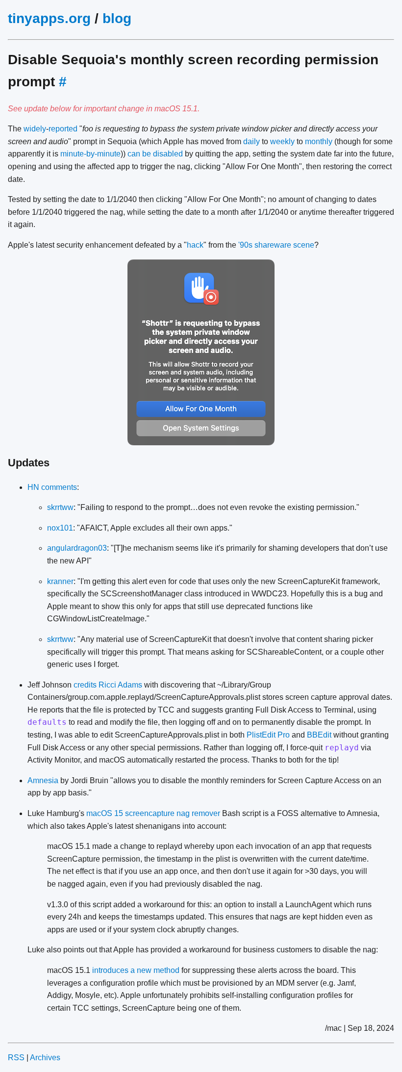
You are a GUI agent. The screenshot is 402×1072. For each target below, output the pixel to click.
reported (63, 129)
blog (116, 18)
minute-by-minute (90, 154)
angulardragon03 (77, 548)
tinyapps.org (49, 18)
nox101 (60, 528)
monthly (318, 141)
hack (195, 245)
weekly (282, 141)
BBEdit (319, 735)
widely (35, 129)
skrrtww (60, 507)
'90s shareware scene (276, 245)
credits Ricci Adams (108, 685)
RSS (16, 1057)
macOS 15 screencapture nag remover (153, 813)
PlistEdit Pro (268, 735)
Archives (45, 1057)
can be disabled (155, 154)
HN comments (52, 487)
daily (251, 141)
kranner (60, 581)
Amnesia (42, 780)
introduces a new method (135, 970)
